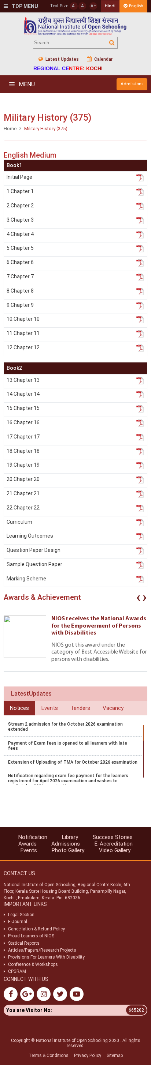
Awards (27, 843)
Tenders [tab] (80, 708)
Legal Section (21, 914)
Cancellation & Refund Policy (36, 929)
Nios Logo (75, 25)
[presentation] (138, 599)
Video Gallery (114, 850)
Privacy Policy (87, 1055)
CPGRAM (17, 971)
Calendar (103, 59)
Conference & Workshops (33, 964)
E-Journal (17, 921)
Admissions (132, 84)
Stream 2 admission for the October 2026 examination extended (65, 727)
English (136, 6)
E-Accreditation (114, 843)
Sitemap (115, 1055)
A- (74, 5)
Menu (26, 84)
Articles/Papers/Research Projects (42, 950)
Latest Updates (61, 59)
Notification (32, 837)
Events (29, 850)
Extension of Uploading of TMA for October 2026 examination (72, 762)
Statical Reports (24, 943)
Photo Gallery (68, 850)
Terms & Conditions (49, 1055)
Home (10, 128)
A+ (93, 5)
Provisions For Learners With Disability (46, 957)
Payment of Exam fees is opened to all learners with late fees (67, 746)
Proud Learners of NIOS (31, 935)
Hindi (110, 6)
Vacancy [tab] (113, 708)
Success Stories (113, 837)
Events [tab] (49, 708)
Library (70, 837)
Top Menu (24, 6)
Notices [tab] (19, 708)
